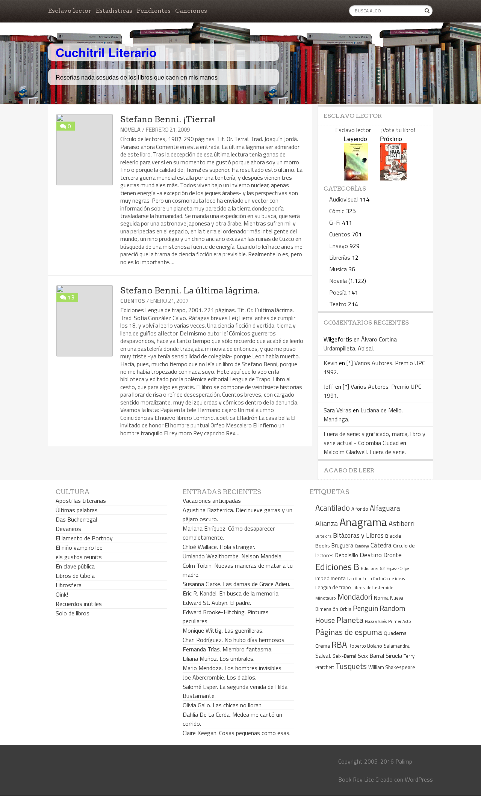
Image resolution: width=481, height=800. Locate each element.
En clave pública (75, 566)
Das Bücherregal (76, 519)
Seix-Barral (344, 656)
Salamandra (397, 646)
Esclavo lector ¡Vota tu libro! (375, 129)
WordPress (419, 779)
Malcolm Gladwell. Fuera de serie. (365, 451)
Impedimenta (330, 578)
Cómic (336, 210)
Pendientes (154, 10)
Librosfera (69, 584)
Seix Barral (371, 655)
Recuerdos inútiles (79, 603)
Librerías (339, 257)
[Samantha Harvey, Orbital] (356, 178)
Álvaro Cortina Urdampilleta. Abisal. (360, 344)
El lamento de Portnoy (84, 538)
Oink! (62, 594)
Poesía (337, 292)
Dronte (392, 554)
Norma (381, 598)
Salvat (323, 655)
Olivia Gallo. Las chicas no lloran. (223, 705)
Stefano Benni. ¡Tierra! (167, 119)
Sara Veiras (337, 410)
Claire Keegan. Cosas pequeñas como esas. (236, 732)
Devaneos (68, 528)
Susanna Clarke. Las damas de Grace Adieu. (236, 583)
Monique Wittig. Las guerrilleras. (223, 630)
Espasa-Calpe (397, 568)
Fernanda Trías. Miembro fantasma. (227, 649)
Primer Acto (399, 621)
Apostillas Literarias (81, 500)
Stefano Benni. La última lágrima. (190, 290)
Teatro (337, 303)
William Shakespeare (391, 667)
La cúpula (356, 578)
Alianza (326, 523)
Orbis (345, 609)
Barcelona (323, 536)
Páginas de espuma (348, 632)
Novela (130, 129)
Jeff (329, 386)
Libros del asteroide (372, 587)
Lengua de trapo (333, 587)
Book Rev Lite (356, 779)
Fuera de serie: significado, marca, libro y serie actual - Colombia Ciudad (374, 438)
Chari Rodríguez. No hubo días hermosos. (234, 639)
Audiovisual (343, 199)
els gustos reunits (79, 556)
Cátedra (381, 545)
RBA (339, 644)
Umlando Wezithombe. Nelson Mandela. (233, 556)
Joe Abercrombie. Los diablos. (219, 677)
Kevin (330, 362)
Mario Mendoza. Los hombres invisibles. (233, 667)
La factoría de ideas (386, 578)
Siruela (394, 655)
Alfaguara (385, 507)
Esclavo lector (69, 10)
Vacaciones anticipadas (212, 500)
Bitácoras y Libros (358, 535)
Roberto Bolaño (365, 646)
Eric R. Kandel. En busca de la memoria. (231, 593)
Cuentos (132, 300)
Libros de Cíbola (75, 575)
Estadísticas (114, 10)
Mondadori (354, 597)
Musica (338, 269)
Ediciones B (337, 566)
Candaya (362, 546)
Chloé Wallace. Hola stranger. (219, 546)
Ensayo (338, 245)
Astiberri (401, 523)
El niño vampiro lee (79, 547)
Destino (371, 555)
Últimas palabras (77, 509)
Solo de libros (72, 613)
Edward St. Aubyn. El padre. (217, 602)
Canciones (191, 10)
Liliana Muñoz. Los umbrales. (218, 658)
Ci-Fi (334, 222)
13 (71, 297)
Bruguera (342, 545)
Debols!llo (346, 555)
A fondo (359, 509)
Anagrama (363, 522)
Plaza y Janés (376, 621)
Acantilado (332, 508)
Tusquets (351, 666)
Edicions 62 (373, 568)
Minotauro (325, 598)
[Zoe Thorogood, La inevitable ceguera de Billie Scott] (393, 178)
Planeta (349, 620)
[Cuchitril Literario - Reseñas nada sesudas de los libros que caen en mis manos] (400, 46)
